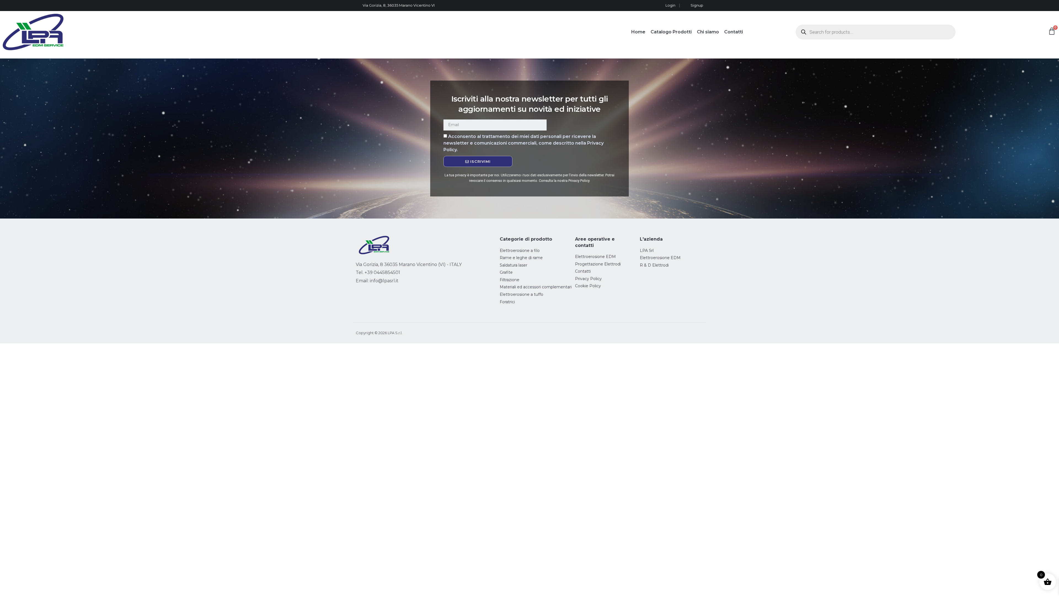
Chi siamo (708, 31)
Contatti (733, 31)
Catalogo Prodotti (671, 31)
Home (638, 31)
